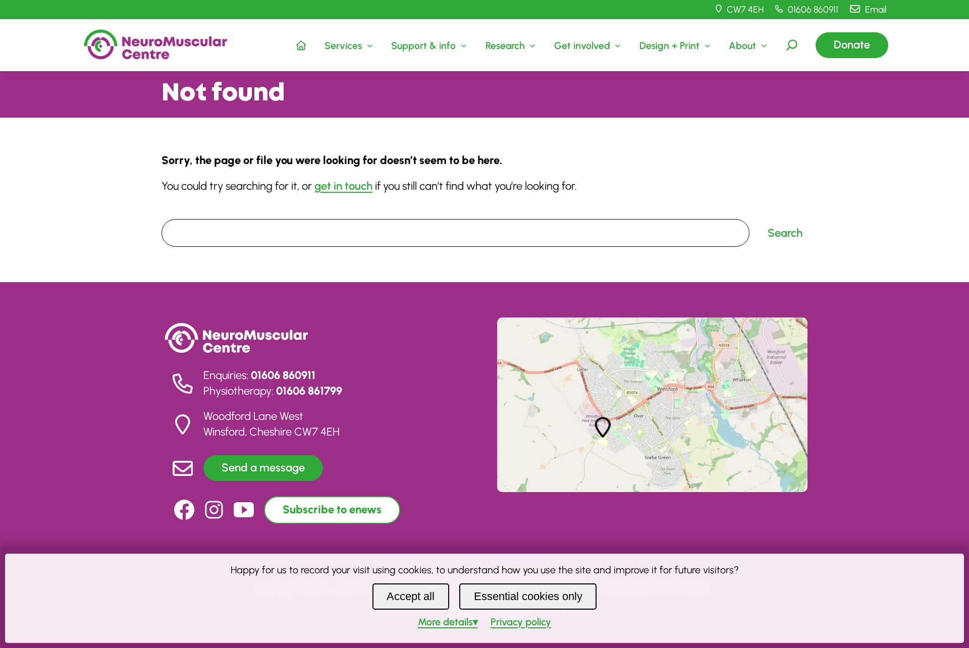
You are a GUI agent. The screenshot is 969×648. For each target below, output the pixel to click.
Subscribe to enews (332, 509)
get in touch (343, 186)
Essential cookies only (528, 596)
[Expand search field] (792, 45)
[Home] (301, 45)
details (445, 622)
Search (175, 211)
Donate (852, 44)
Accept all (411, 596)
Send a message (263, 467)
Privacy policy (521, 622)
